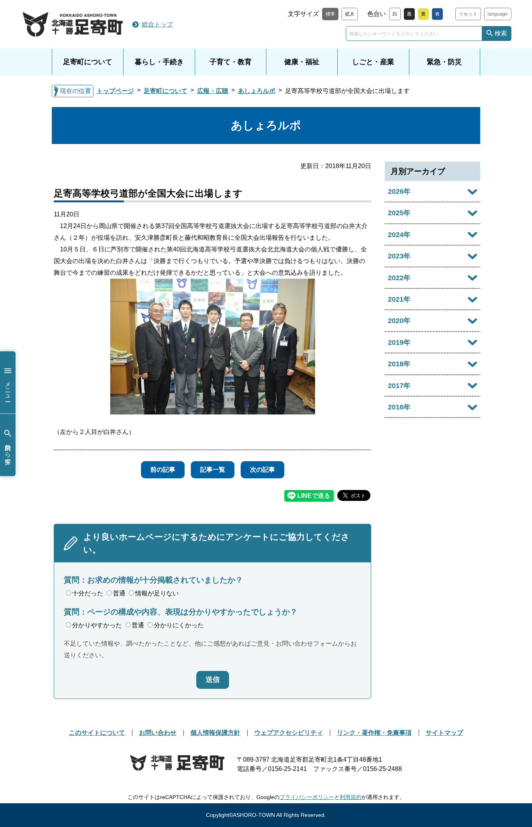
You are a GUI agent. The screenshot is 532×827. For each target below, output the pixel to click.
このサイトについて (97, 732)
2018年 (399, 364)
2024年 (399, 235)
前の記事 (162, 469)
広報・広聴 (212, 91)
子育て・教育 (231, 62)
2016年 (399, 407)
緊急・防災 (444, 62)
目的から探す (8, 450)
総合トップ (157, 24)
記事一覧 (212, 469)
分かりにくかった (179, 625)
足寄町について (87, 62)
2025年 (399, 213)
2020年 (399, 321)
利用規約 (350, 797)
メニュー (8, 388)
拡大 (349, 14)
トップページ (115, 91)
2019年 (399, 342)
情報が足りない (157, 593)
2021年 (399, 299)
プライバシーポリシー (307, 797)
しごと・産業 (373, 62)
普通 (119, 593)
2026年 (399, 191)
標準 (330, 14)
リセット (468, 14)
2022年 (399, 278)
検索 (501, 33)
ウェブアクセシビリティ (288, 732)
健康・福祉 (301, 62)
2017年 (399, 386)
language (498, 14)
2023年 (399, 256)
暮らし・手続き (159, 62)
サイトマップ (444, 732)
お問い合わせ (157, 732)
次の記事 (262, 469)
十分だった (87, 593)
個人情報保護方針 (215, 732)
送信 (213, 679)
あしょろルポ (256, 91)
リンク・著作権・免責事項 (374, 732)
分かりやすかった (97, 625)
